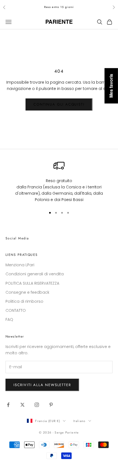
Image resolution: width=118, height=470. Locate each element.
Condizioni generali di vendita (34, 274)
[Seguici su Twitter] (22, 404)
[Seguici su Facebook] (8, 404)
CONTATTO (15, 310)
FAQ (9, 319)
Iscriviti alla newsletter (42, 384)
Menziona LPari (19, 265)
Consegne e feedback (27, 292)
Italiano (79, 421)
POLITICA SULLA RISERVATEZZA (32, 283)
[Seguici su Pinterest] (51, 404)
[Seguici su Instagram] (37, 404)
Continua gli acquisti (58, 104)
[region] (59, 181)
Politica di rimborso (24, 301)
